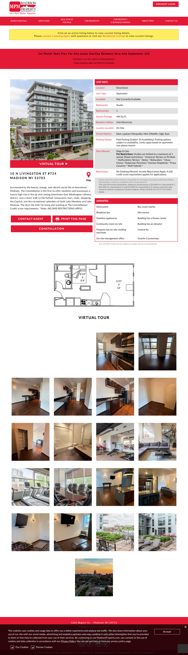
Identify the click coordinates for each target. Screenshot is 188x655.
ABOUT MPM (148, 21)
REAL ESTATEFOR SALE (67, 21)
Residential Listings (114, 36)
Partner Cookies (44, 647)
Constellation (51, 229)
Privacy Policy (68, 641)
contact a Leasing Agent (56, 36)
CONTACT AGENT (31, 219)
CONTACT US (171, 21)
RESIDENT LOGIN (166, 4)
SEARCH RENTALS (19, 21)
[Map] (88, 176)
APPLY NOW (43, 21)
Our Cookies (22, 647)
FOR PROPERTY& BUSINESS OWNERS (120, 21)
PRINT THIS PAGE (72, 219)
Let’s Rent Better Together (22, 13)
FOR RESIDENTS (92, 21)
